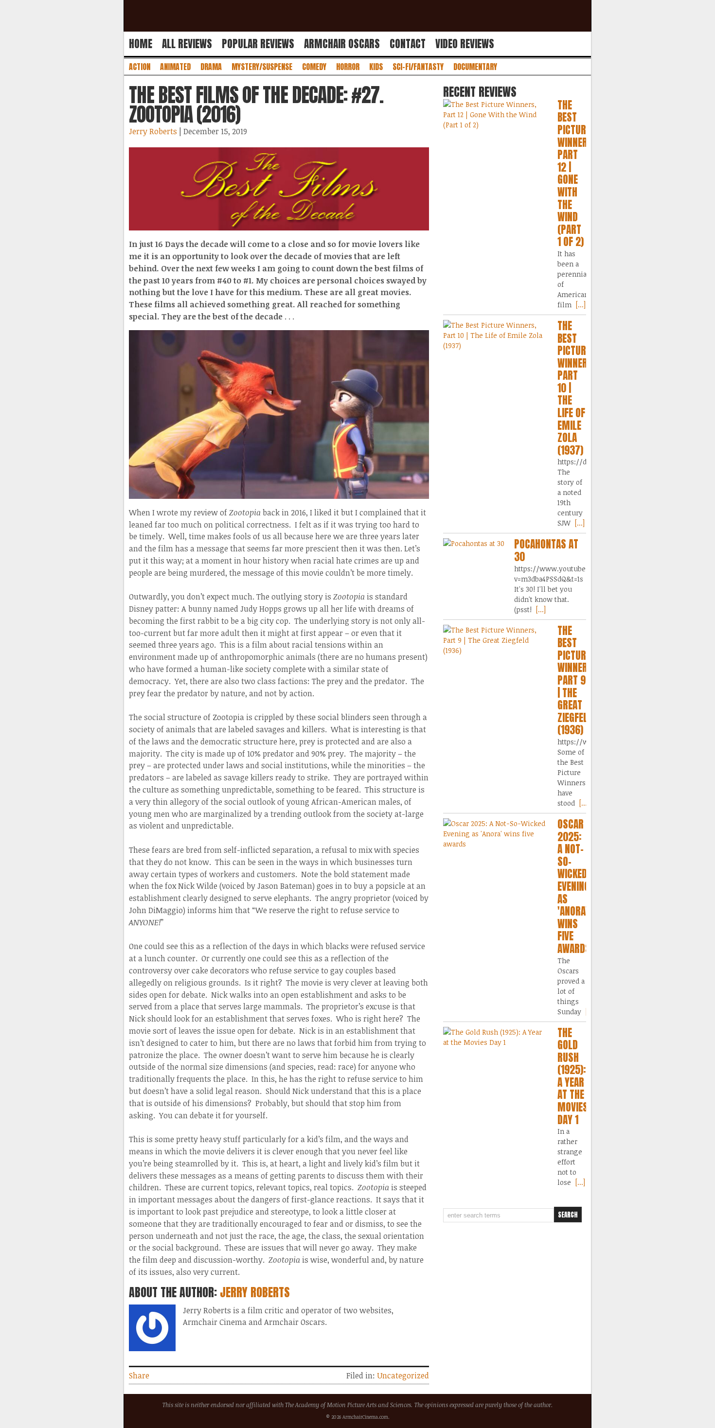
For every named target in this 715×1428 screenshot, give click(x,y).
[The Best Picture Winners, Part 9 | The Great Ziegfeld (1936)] (495, 640)
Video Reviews (464, 44)
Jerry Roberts (153, 131)
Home (140, 44)
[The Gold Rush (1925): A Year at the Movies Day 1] (495, 1037)
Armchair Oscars (342, 44)
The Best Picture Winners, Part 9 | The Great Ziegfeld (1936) (576, 680)
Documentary (475, 66)
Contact (408, 44)
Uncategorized (403, 1375)
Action (139, 66)
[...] (580, 304)
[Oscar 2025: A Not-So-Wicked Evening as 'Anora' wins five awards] (495, 833)
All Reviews (187, 44)
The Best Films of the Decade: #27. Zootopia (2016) (256, 104)
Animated (175, 66)
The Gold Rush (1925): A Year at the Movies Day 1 (572, 1076)
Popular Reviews (258, 44)
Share (139, 1375)
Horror (347, 66)
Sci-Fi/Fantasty (418, 66)
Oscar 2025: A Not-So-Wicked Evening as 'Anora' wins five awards (573, 886)
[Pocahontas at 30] (473, 543)
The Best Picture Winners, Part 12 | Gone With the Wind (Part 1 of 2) (576, 173)
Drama (211, 66)
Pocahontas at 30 (546, 550)
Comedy (314, 66)
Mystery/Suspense (262, 66)
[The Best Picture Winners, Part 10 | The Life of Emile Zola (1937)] (495, 335)
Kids (376, 66)
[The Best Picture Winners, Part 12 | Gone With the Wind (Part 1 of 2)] (495, 114)
